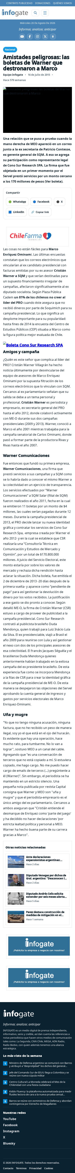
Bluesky (9, 1143)
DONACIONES (42, 3)
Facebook (10, 1125)
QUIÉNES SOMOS (62, 3)
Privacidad (35, 1168)
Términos (21, 1168)
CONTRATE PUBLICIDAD (19, 3)
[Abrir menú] (45, 12)
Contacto (8, 1168)
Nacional (10, 49)
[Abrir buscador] (35, 12)
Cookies (48, 1168)
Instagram (11, 1131)
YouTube (9, 1119)
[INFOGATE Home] (15, 12)
